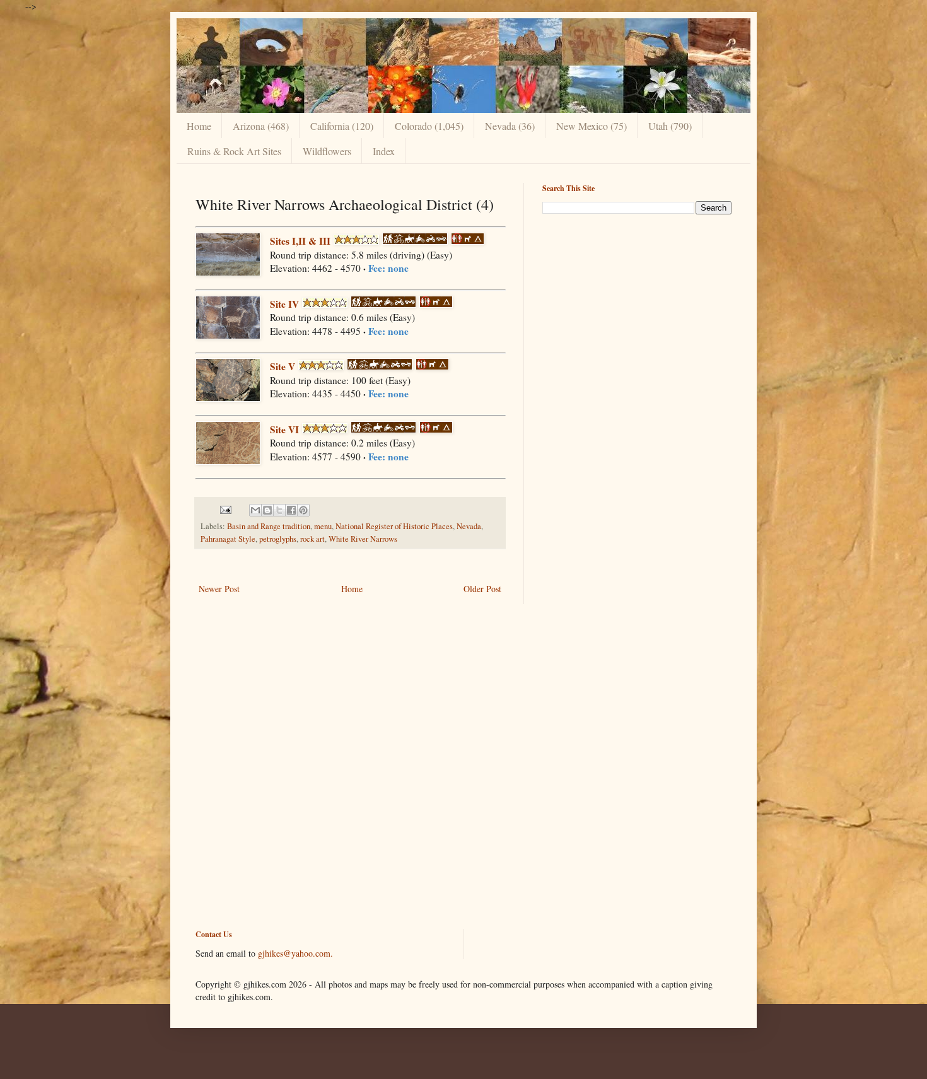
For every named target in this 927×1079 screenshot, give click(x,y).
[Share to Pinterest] (303, 510)
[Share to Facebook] (291, 510)
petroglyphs (277, 539)
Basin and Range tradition (268, 526)
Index (384, 151)
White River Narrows (363, 539)
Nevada (469, 526)
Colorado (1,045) (429, 125)
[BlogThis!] (267, 510)
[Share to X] (279, 510)
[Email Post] (224, 509)
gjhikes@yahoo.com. (295, 953)
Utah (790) (670, 125)
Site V (282, 366)
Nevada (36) (510, 125)
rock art (312, 539)
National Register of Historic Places (394, 526)
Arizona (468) (261, 125)
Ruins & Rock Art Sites (234, 151)
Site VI (284, 429)
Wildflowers (327, 151)
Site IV (284, 304)
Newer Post (219, 589)
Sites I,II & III (300, 241)
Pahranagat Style (228, 539)
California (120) (341, 125)
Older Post (482, 589)
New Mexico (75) (591, 125)
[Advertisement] (637, 312)
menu (323, 526)
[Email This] (255, 510)
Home (199, 125)
